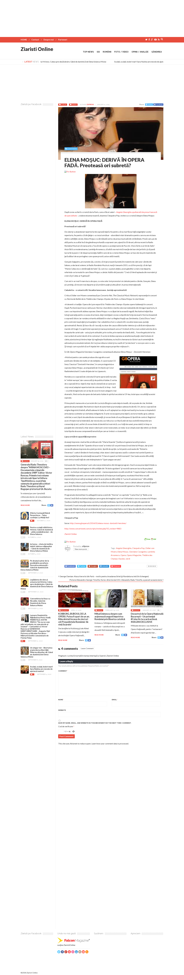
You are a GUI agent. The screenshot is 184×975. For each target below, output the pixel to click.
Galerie (74, 104)
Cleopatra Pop (138, 548)
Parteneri (62, 39)
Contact (35, 39)
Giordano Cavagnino (138, 551)
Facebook (159, 104)
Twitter (150, 104)
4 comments (72, 149)
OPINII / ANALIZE (140, 52)
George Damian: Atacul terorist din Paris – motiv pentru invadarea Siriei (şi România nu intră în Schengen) (104, 576)
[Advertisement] (92, 17)
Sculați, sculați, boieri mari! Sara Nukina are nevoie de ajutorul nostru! (137, 61)
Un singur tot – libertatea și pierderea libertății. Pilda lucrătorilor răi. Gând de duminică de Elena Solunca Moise (37, 652)
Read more (62, 640)
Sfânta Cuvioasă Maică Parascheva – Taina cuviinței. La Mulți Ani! (40, 515)
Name (61, 700)
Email (115, 700)
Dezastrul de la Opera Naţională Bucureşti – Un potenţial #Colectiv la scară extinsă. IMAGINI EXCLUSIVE (147, 617)
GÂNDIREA (156, 52)
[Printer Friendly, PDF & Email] (150, 539)
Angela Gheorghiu (123, 548)
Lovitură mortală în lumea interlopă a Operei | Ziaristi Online (93, 655)
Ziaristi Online (37, 49)
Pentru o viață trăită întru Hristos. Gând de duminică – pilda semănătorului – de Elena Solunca (41, 530)
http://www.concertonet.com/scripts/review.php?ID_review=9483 (92, 528)
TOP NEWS (88, 52)
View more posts (81, 549)
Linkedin (105, 566)
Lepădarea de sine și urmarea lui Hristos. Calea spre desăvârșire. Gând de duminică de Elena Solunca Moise (54, 61)
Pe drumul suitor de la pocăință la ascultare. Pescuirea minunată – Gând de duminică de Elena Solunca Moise (35, 565)
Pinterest (116, 566)
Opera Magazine (134, 555)
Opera (123, 555)
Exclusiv (136, 610)
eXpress (90, 104)
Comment (63, 671)
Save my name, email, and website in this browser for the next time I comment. (94, 723)
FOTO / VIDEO (121, 52)
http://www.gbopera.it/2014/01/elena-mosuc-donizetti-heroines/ (98, 523)
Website (62, 710)
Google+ (94, 566)
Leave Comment (87, 648)
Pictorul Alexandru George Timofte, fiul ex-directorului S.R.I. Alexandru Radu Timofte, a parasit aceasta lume (115, 580)
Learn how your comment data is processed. (110, 743)
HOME (24, 39)
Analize (26, 461)
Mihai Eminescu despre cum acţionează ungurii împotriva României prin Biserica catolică (110, 616)
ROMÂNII (107, 52)
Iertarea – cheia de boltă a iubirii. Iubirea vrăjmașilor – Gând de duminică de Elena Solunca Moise (41, 547)
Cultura (63, 104)
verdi (128, 558)
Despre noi (49, 39)
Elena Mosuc (122, 551)
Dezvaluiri (64, 610)
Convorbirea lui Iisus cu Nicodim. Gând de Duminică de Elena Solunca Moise (40, 601)
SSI (98, 52)
